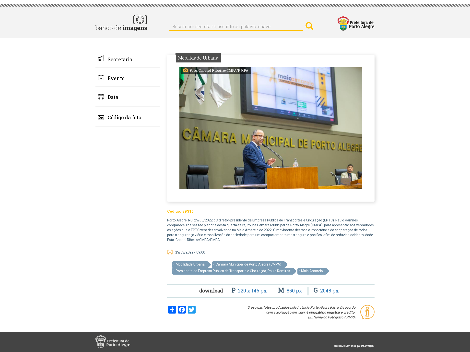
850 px (291, 290)
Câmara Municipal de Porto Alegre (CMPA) (248, 264)
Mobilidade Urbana (190, 264)
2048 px (326, 290)
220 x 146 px (250, 290)
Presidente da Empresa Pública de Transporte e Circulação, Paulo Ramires (233, 271)
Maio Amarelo (312, 271)
